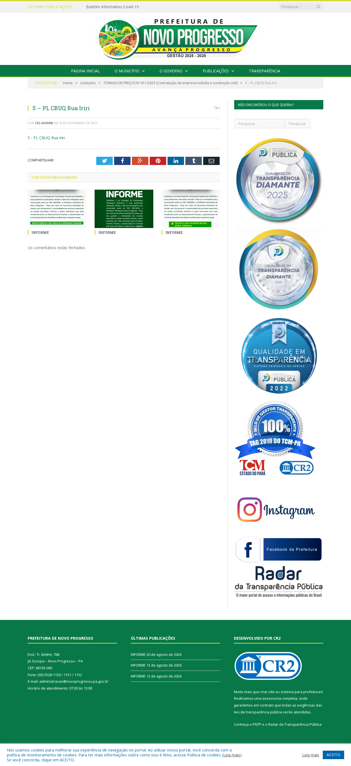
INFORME (95, 6)
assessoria (271, 698)
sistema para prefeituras (301, 691)
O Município (127, 70)
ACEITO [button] (333, 754)
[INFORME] (57, 209)
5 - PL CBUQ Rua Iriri (46, 137)
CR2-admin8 (44, 123)
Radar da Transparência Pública (295, 724)
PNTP (257, 724)
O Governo (171, 70)
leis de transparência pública (258, 712)
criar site (267, 691)
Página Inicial (85, 70)
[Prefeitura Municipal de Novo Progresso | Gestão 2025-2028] (175, 37)
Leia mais (231, 754)
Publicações (216, 70)
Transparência (264, 70)
